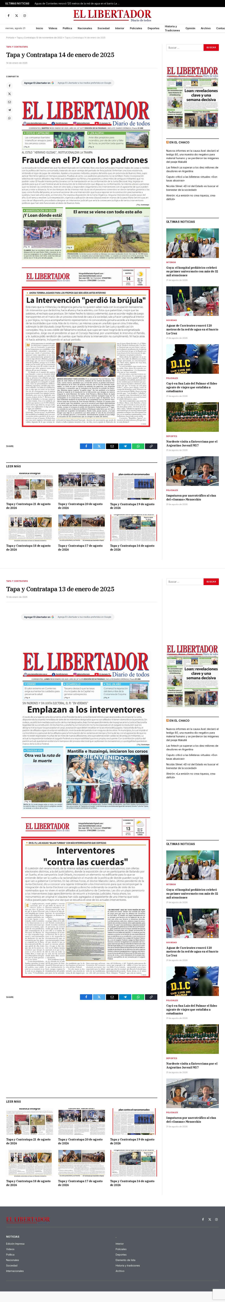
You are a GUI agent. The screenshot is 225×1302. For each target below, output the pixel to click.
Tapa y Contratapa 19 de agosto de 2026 (132, 506)
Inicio (39, 28)
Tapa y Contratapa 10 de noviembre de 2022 (39, 37)
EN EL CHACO (179, 142)
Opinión (190, 28)
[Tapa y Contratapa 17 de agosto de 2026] (81, 528)
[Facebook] (9, 85)
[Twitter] (9, 93)
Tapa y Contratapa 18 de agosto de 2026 (28, 547)
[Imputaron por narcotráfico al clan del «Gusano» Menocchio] (192, 471)
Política (67, 28)
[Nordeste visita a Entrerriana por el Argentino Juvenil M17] (192, 417)
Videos (53, 28)
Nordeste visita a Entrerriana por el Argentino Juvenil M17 (191, 443)
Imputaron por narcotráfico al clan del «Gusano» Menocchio (191, 497)
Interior (119, 28)
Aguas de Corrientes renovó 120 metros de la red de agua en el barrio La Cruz (79, 3)
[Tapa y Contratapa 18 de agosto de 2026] (29, 528)
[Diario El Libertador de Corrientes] (112, 15)
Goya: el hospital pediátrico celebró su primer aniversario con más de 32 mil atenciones (192, 271)
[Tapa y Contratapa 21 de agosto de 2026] (29, 486)
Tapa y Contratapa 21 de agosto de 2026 (28, 506)
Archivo (206, 28)
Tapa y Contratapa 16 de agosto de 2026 (132, 547)
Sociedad (104, 28)
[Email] (9, 102)
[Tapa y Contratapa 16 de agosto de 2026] (133, 528)
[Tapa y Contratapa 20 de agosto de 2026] (81, 486)
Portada (10, 37)
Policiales (136, 28)
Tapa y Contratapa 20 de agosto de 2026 (80, 506)
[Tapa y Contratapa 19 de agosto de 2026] (133, 486)
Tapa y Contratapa (17, 47)
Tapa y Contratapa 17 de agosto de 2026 (80, 547)
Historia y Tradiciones (172, 28)
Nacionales (85, 28)
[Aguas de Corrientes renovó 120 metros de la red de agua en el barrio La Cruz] (192, 301)
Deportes (153, 28)
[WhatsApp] (9, 118)
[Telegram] (9, 110)
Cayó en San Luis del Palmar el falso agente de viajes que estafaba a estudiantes (191, 387)
